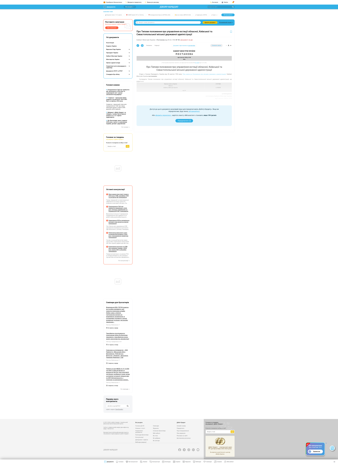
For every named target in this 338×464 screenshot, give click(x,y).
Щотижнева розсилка (183, 438)
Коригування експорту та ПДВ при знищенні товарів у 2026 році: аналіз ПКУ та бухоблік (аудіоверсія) (118, 249)
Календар (168, 461)
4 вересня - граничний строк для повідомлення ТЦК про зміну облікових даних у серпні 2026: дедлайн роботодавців (116, 107)
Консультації (139, 437)
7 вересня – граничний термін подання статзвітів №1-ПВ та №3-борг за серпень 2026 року (116, 99)
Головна (121, 461)
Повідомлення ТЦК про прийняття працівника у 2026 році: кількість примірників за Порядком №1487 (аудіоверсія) (118, 209)
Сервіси (178, 461)
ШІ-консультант (133, 461)
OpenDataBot (119, 409)
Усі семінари (125, 389)
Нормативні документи (139, 431)
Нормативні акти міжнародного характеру (116, 66)
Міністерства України (112, 59)
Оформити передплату (134, 2)
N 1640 (197, 62)
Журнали (156, 428)
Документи (111, 7)
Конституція (110, 43)
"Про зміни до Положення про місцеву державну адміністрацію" (204, 74)
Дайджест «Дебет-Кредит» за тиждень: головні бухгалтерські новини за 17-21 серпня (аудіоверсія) (116, 115)
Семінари (156, 426)
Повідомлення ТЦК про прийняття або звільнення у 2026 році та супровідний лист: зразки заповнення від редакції (117, 92)
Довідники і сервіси (141, 440)
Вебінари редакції (140, 442)
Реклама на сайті (182, 435)
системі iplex (191, 45)
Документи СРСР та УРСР (114, 71)
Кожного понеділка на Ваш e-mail (116, 143)
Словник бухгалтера (159, 431)
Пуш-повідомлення (183, 431)
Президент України (112, 53)
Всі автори (156, 440)
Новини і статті (140, 428)
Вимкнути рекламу (153, 2)
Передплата (180, 428)
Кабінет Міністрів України (114, 56)
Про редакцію (181, 433)
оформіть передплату (163, 115)
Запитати (316, 451)
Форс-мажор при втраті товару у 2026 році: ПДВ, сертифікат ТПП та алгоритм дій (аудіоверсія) (119, 195)
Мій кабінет (156, 433)
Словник (219, 461)
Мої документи (228, 15)
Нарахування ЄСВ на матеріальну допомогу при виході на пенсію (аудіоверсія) (119, 222)
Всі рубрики (156, 438)
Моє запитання (111, 27)
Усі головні (125, 127)
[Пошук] (127, 406)
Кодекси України (111, 46)
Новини (145, 461)
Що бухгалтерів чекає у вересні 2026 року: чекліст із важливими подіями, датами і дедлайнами (116, 122)
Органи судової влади (113, 63)
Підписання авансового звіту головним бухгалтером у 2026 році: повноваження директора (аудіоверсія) (118, 235)
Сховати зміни (216, 45)
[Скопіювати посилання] (138, 45)
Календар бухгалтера (141, 435)
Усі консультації (123, 260)
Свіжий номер (181, 426)
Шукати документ (210, 22)
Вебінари (198, 461)
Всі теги (155, 435)
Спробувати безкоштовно (114, 2)
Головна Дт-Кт (139, 426)
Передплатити (183, 121)
